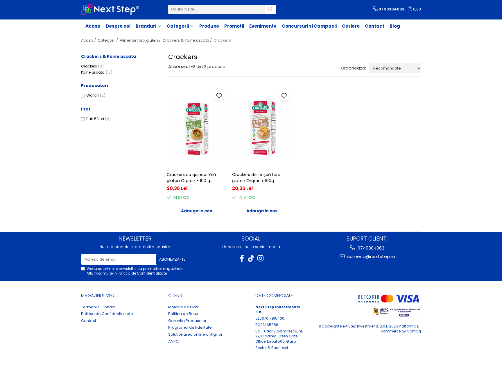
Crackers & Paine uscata (108, 56)
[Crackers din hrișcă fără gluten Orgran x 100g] (262, 128)
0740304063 (370, 248)
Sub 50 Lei (95, 118)
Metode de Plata (184, 307)
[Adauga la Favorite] (219, 95)
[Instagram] (260, 258)
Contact (374, 26)
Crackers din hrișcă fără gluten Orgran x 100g (256, 178)
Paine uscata (93, 72)
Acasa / (89, 40)
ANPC (173, 341)
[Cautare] (270, 9)
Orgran (92, 95)
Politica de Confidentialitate (142, 273)
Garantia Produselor (187, 320)
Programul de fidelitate (190, 327)
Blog (395, 26)
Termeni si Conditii (98, 307)
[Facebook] (241, 258)
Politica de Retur (183, 313)
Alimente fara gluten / (141, 40)
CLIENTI (175, 295)
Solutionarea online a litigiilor (195, 334)
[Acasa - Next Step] (110, 9)
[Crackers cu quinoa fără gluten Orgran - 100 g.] (196, 128)
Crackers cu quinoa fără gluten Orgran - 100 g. (191, 178)
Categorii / (108, 40)
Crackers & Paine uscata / (187, 40)
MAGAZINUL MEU (97, 295)
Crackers (89, 66)
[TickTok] (251, 258)
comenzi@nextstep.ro (370, 256)
